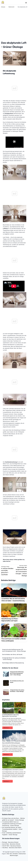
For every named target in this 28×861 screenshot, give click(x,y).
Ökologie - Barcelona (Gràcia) (10, 842)
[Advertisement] (14, 24)
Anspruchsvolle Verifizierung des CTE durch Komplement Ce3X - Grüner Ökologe (14, 650)
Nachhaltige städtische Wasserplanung (13, 663)
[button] (26, 2)
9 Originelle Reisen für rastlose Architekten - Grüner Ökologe (14, 658)
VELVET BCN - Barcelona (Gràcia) (11, 846)
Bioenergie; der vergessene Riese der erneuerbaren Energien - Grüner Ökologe (21, 571)
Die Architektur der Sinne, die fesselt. (12, 654)
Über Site (9, 853)
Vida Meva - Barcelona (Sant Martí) (11, 847)
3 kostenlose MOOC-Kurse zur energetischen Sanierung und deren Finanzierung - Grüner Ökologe (11, 823)
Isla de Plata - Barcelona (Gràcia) (11, 844)
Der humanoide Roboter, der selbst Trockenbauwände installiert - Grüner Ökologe (12, 829)
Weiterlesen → (6, 727)
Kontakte (15, 853)
